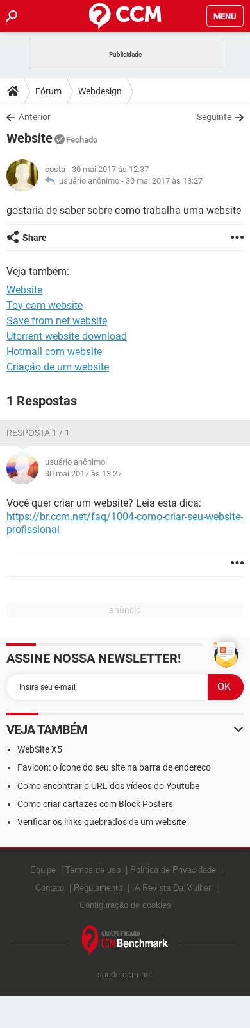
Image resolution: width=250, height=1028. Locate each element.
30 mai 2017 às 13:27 (164, 181)
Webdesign (100, 91)
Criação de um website (57, 367)
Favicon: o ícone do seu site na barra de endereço (114, 767)
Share (34, 237)
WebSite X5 (39, 749)
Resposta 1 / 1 (38, 433)
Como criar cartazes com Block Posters (95, 804)
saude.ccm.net (125, 974)
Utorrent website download (66, 336)
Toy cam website (44, 305)
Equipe (43, 870)
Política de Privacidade (173, 870)
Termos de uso (93, 870)
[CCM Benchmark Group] (125, 941)
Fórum (48, 91)
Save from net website (56, 321)
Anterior (35, 117)
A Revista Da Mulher (173, 888)
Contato (49, 888)
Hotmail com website (54, 351)
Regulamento (98, 888)
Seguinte (214, 117)
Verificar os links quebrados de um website (101, 822)
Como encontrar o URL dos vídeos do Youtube (108, 786)
